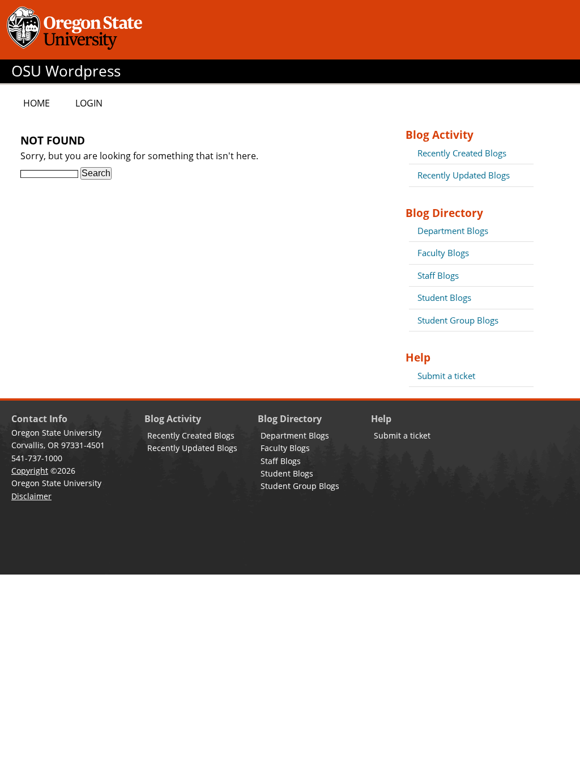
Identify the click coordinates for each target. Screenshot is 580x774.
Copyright (29, 470)
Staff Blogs (438, 275)
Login (89, 103)
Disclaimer (31, 496)
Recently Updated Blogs (463, 175)
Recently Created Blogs (461, 153)
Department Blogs (452, 230)
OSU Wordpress (66, 71)
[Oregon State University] (76, 29)
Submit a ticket (446, 375)
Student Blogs (444, 297)
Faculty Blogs (443, 252)
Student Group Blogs (457, 320)
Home (36, 103)
